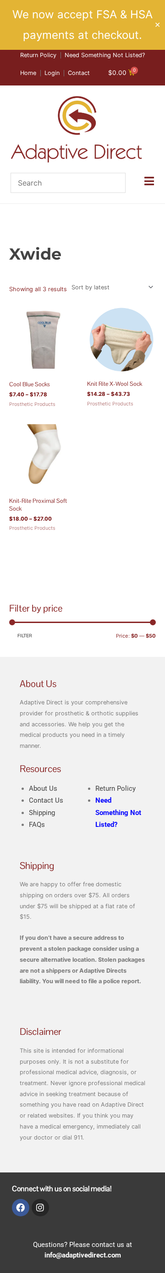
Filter (24, 636)
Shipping (42, 813)
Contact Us (46, 800)
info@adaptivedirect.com (82, 1255)
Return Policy (115, 788)
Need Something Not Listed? (118, 812)
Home (16, 232)
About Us (43, 788)
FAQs (37, 824)
